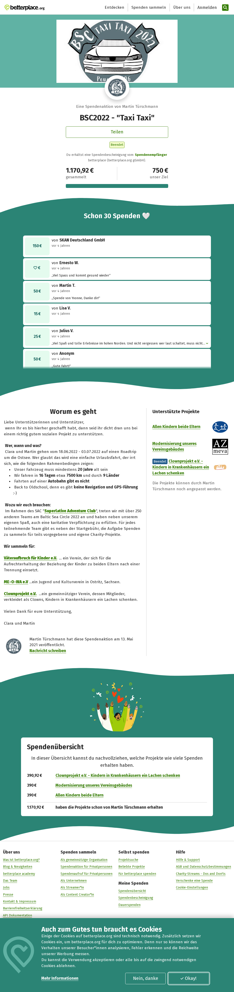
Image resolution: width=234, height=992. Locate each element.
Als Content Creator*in (77, 894)
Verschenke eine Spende (194, 880)
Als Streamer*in (72, 887)
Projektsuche (128, 860)
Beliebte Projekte (131, 867)
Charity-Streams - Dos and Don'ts (201, 874)
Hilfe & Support (188, 860)
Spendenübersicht (132, 891)
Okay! (191, 978)
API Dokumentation (17, 915)
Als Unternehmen (74, 880)
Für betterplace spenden (137, 874)
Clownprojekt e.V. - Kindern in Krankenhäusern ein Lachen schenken (180, 467)
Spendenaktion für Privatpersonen (86, 867)
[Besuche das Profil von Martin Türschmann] (117, 87)
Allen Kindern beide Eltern (176, 426)
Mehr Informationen (59, 978)
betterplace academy (19, 874)
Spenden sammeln (148, 7)
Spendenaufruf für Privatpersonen (86, 874)
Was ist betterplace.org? (21, 860)
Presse (8, 894)
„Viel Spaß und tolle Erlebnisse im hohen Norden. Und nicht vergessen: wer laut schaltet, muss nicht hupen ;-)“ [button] (127, 343)
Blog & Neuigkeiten (17, 867)
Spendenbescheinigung (135, 898)
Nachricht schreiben (47, 650)
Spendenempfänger (151, 155)
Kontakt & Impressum (19, 901)
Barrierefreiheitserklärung (22, 908)
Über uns (181, 7)
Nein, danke (145, 978)
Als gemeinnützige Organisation (84, 860)
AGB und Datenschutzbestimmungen (203, 867)
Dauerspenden (129, 905)
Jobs (6, 887)
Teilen (117, 132)
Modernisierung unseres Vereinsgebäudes (94, 785)
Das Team (10, 880)
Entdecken (114, 7)
